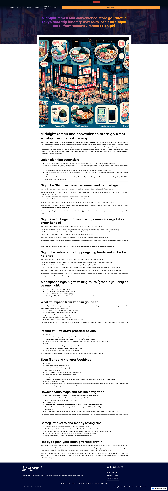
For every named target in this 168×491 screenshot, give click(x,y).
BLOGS (55, 7)
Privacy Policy (118, 487)
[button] (59, 7)
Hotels (74, 483)
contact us (47, 7)
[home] (11, 7)
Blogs (97, 483)
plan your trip (113, 478)
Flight (23, 7)
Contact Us (89, 483)
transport (38, 7)
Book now (110, 7)
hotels (30, 7)
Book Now (104, 483)
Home (17, 7)
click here (96, 1)
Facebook (81, 483)
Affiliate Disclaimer (141, 487)
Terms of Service (128, 487)
